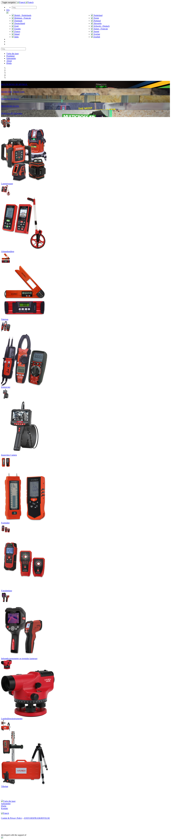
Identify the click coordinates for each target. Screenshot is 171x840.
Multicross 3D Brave (10, 99)
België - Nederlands (22, 15)
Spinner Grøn (19, 92)
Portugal (97, 21)
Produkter (10, 56)
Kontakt (4, 808)
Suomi (96, 31)
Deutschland (19, 23)
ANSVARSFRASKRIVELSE (37, 818)
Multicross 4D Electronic (12, 113)
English (96, 37)
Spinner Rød (6, 92)
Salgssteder (11, 58)
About (9, 61)
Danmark (18, 21)
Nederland (97, 15)
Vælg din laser (12, 53)
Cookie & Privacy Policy (11, 818)
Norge (96, 18)
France (17, 31)
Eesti (16, 26)
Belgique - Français (22, 18)
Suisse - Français (100, 29)
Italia (16, 37)
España (17, 29)
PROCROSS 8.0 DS (10, 106)
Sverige (96, 34)
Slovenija (97, 23)
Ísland (17, 34)
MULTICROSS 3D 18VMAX (14, 84)
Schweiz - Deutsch (101, 26)
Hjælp (9, 63)
